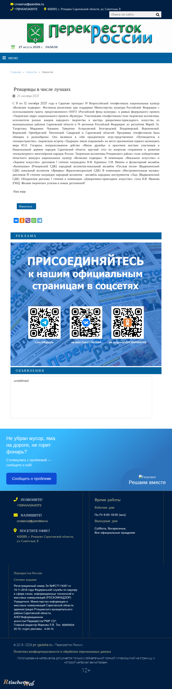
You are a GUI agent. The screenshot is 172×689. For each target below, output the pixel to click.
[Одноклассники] (22, 220)
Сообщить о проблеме (31, 479)
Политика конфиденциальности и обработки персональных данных (62, 651)
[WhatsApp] (33, 220)
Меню (13, 58)
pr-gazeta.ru (42, 645)
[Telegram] (39, 220)
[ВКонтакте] (16, 220)
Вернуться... (26, 206)
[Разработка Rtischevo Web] (40, 681)
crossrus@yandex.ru (29, 4)
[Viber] (27, 220)
